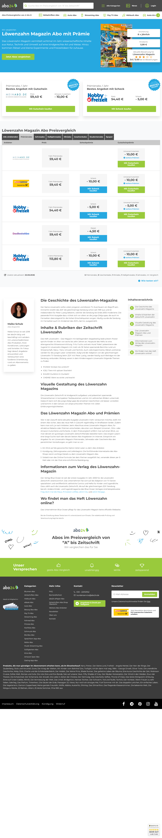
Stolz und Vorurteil (22, 668)
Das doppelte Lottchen (129, 682)
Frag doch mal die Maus (51, 492)
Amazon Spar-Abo (31, 657)
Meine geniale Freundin (47, 685)
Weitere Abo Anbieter (58, 608)
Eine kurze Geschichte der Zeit (136, 671)
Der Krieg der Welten (46, 668)
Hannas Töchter (81, 680)
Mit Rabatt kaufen (93, 238)
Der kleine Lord (99, 666)
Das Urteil (58, 680)
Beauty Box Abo (30, 610)
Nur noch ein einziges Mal (87, 682)
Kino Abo (28, 653)
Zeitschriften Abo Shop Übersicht (58, 603)
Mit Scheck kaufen (121, 109)
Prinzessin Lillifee (70, 492)
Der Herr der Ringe (137, 666)
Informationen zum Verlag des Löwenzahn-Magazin (145, 343)
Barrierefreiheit (55, 595)
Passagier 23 (63, 682)
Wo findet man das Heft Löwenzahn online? (145, 352)
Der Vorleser (129, 680)
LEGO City (83, 492)
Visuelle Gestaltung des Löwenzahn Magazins (145, 324)
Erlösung (150, 677)
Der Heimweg (84, 677)
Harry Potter (86, 666)
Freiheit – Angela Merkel (117, 666)
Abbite (68, 685)
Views (72, 682)
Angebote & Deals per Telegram (90, 603)
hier (148, 601)
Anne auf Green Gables (13, 680)
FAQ (51, 591)
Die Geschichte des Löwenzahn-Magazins (144, 308)
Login (153, 6)
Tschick (119, 680)
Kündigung (47, 704)
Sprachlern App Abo (32, 639)
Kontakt (52, 619)
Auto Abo (72, 15)
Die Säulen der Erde (48, 682)
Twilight (88, 668)
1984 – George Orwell (121, 668)
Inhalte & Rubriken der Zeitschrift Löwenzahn (145, 316)
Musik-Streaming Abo (33, 646)
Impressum (8, 704)
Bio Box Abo (29, 635)
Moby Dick (18, 671)
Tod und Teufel (109, 680)
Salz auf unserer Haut (72, 674)
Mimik (27, 680)
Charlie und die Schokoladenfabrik (39, 671)
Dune (34, 668)
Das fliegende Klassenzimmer (117, 685)
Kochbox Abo (29, 628)
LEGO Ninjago (98, 492)
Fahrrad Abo (29, 620)
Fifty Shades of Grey (92, 674)
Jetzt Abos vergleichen (18, 57)
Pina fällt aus (57, 688)
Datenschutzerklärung (27, 704)
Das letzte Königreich (135, 677)
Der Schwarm (95, 680)
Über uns (53, 615)
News (134, 6)
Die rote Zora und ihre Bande (50, 674)
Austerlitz (76, 685)
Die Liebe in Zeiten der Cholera (63, 677)
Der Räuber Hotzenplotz (112, 674)
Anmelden (149, 594)
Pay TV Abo (112, 15)
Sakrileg (12, 682)
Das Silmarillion (96, 685)
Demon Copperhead (27, 685)
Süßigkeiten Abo (31, 650)
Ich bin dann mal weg (102, 668)
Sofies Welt (15, 674)
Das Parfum (22, 682)
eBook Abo (28, 602)
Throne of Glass (118, 677)
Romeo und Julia (28, 674)
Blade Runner (87, 671)
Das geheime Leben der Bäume (108, 671)
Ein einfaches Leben (149, 682)
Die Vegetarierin (10, 685)
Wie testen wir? (149, 281)
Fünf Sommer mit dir (108, 682)
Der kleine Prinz (73, 671)
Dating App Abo (31, 660)
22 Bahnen (22, 688)
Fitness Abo (29, 624)
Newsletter (53, 611)
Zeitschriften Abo (51, 15)
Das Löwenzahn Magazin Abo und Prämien (142, 333)
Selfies (107, 677)
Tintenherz (33, 682)
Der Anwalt (44, 677)
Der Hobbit (60, 671)
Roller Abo (28, 642)
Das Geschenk (97, 677)
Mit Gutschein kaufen (40, 109)
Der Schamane (31, 677)
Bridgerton (69, 680)
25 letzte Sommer (42, 688)
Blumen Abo (29, 591)
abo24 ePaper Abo (56, 599)
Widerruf (60, 704)
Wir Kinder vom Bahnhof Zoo (70, 668)
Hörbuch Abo (132, 15)
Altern (31, 688)
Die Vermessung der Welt (42, 680)
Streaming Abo (92, 15)
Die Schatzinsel (17, 677)
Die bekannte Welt (139, 685)
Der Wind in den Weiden (135, 674)
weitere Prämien (132, 158)
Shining (84, 685)
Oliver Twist (137, 668)
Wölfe (61, 685)
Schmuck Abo (30, 631)
